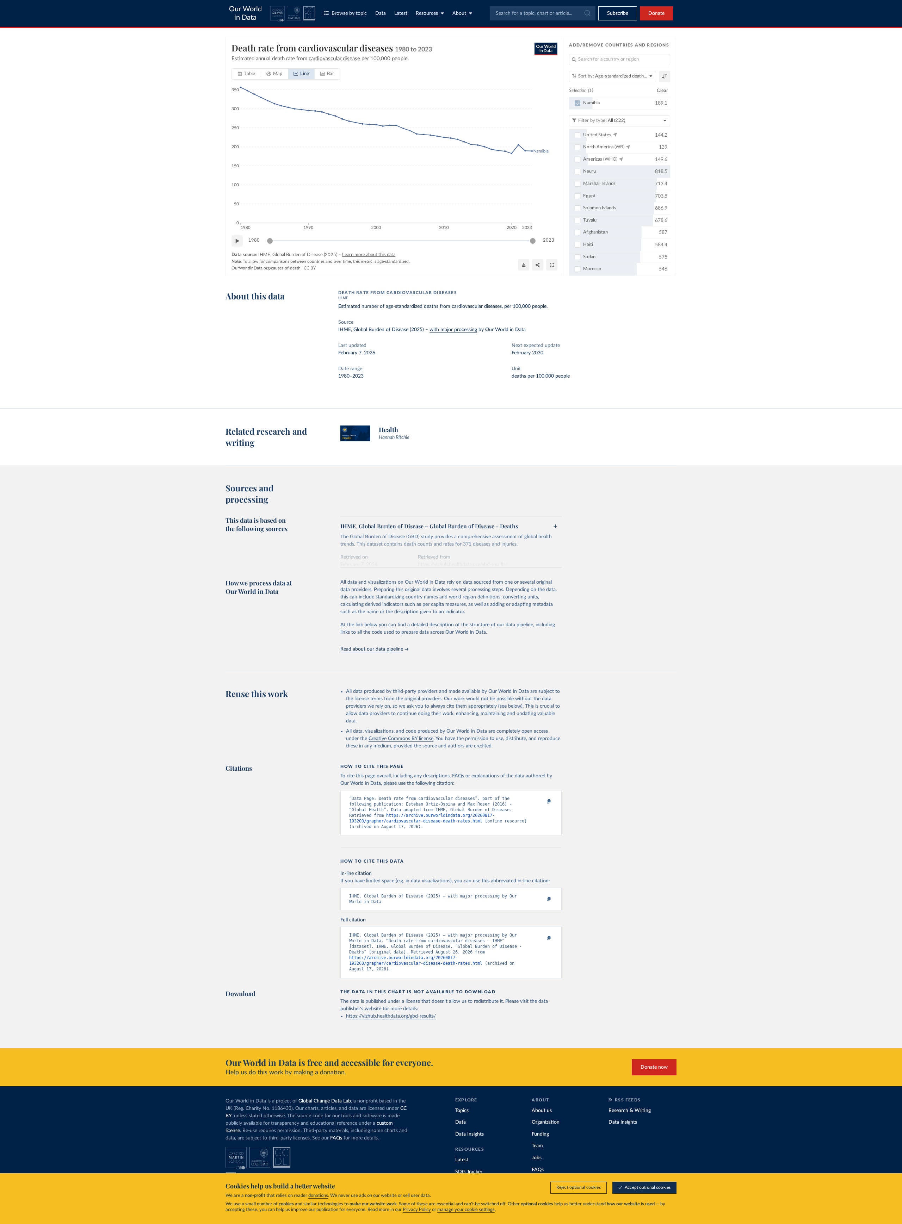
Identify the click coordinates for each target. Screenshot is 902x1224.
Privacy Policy (417, 1209)
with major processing (453, 329)
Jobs (537, 1157)
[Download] (523, 265)
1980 (254, 240)
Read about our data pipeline (371, 649)
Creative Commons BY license (401, 738)
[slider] (270, 241)
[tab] (246, 74)
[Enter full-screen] (551, 265)
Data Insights (469, 1134)
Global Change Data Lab (324, 1101)
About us (542, 1110)
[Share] (537, 265)
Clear (662, 90)
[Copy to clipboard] (541, 801)
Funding (540, 1134)
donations (318, 1195)
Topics (462, 1110)
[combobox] (542, 13)
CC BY (310, 268)
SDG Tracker (468, 1171)
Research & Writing (629, 1110)
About (459, 13)
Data (380, 13)
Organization (546, 1122)
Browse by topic (349, 13)
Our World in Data (245, 13)
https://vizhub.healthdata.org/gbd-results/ (391, 1016)
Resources (427, 13)
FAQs (336, 1138)
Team (537, 1145)
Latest (400, 13)
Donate (656, 13)
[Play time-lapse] (237, 241)
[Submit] (587, 13)
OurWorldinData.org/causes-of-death (266, 268)
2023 (548, 240)
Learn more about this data (368, 255)
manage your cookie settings (466, 1209)
